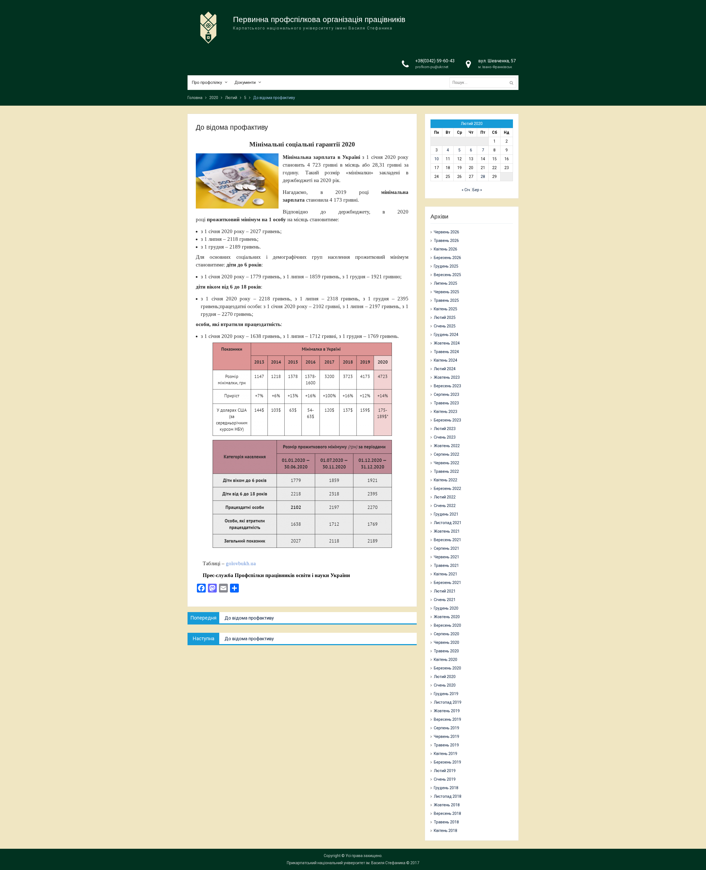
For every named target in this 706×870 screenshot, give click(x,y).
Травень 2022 (446, 471)
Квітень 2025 (445, 309)
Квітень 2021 (445, 574)
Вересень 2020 (447, 625)
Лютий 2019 (445, 770)
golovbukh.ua (242, 563)
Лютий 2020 (445, 676)
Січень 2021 (445, 599)
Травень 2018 (446, 822)
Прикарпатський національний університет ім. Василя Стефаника (346, 863)
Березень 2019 (447, 762)
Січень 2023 (445, 437)
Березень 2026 (447, 257)
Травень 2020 (446, 651)
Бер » (477, 190)
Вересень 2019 (447, 719)
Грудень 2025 (446, 266)
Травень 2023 (446, 403)
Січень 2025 (445, 326)
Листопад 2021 (447, 523)
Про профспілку (207, 82)
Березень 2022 (447, 488)
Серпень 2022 (446, 454)
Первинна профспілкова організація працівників (319, 19)
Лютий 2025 (445, 317)
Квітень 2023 (445, 411)
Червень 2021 (446, 557)
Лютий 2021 (445, 591)
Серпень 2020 (446, 634)
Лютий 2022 (445, 497)
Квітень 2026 (445, 249)
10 (436, 159)
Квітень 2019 (445, 753)
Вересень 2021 (447, 540)
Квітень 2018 (445, 830)
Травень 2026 (446, 240)
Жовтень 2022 (447, 446)
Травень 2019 (446, 745)
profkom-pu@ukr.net (431, 67)
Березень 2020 (447, 668)
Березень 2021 (447, 582)
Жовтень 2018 (447, 805)
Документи (245, 82)
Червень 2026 (446, 232)
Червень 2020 (446, 642)
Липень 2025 (445, 283)
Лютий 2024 (445, 369)
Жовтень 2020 (447, 617)
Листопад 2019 (447, 702)
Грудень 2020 (446, 608)
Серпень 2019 (446, 728)
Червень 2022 (446, 463)
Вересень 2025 (447, 275)
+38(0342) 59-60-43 (435, 60)
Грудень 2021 (446, 514)
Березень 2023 (447, 420)
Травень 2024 (446, 351)
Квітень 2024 (445, 360)
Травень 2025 (446, 300)
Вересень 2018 (447, 813)
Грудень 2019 (446, 694)
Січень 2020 (445, 685)
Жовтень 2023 (447, 377)
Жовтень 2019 (447, 711)
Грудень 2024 (446, 334)
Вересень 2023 (447, 386)
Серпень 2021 (446, 548)
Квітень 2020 (445, 659)
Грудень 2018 (446, 788)
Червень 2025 (446, 292)
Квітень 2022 (445, 480)
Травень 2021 (446, 565)
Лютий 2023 (445, 428)
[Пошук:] (484, 82)
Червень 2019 (446, 736)
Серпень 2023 (446, 394)
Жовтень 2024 (447, 343)
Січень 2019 (445, 779)
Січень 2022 (445, 505)
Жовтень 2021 (447, 531)
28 (483, 176)
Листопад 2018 (447, 796)
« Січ (466, 190)
